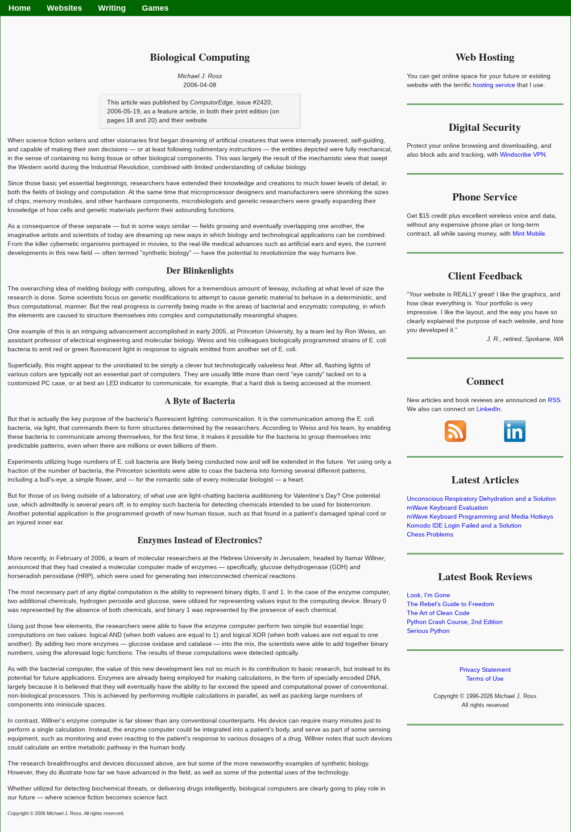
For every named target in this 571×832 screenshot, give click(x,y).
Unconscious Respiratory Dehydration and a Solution (481, 498)
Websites (64, 8)
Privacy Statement (485, 669)
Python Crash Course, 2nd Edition (455, 621)
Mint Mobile (529, 233)
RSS (554, 400)
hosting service (494, 84)
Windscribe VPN (523, 154)
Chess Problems (430, 534)
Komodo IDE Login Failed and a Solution (464, 525)
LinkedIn (488, 408)
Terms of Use (485, 678)
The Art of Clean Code (438, 612)
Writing (112, 8)
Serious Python (428, 630)
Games (155, 8)
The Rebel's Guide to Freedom (450, 603)
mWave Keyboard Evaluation (447, 507)
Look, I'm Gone (428, 595)
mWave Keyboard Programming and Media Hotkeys (480, 516)
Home (19, 8)
